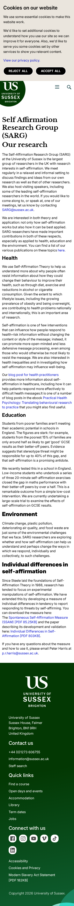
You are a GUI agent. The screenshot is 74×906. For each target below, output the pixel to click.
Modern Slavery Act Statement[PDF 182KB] (32, 877)
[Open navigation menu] (57, 87)
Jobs (12, 819)
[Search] (69, 90)
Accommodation (21, 798)
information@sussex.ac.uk (29, 759)
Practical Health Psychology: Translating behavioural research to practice (37, 402)
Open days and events (26, 791)
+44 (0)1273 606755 (24, 752)
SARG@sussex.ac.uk (18, 210)
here (61, 250)
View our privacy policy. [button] (21, 60)
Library (14, 805)
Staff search (18, 766)
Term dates (17, 812)
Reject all (18, 71)
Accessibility (18, 861)
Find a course (19, 784)
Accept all (51, 71)
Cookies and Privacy (24, 868)
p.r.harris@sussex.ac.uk (20, 653)
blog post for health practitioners (33, 375)
